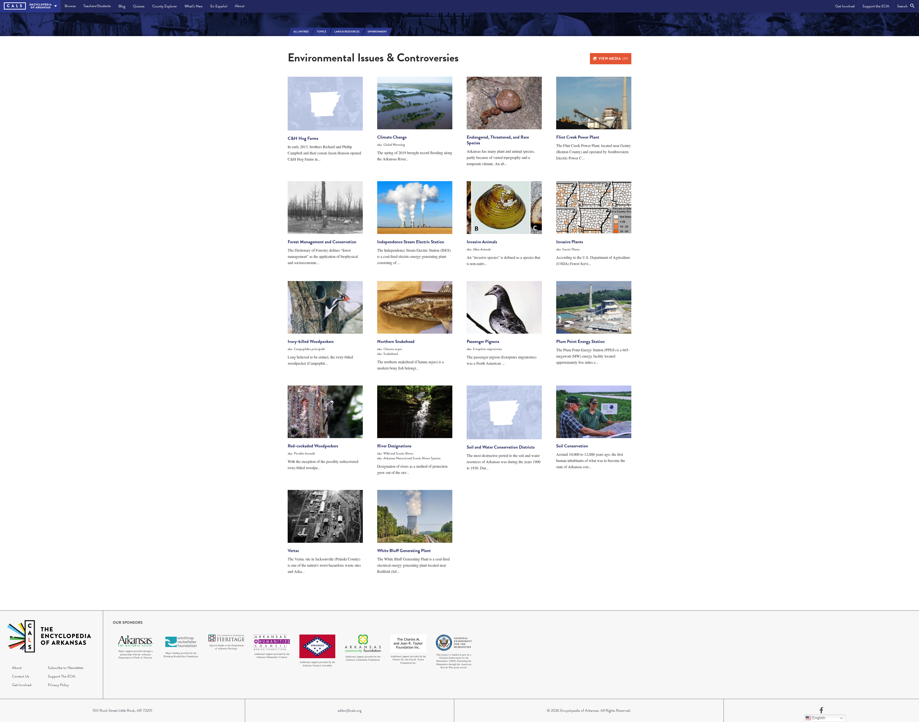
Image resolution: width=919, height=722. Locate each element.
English (818, 718)
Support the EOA (876, 6)
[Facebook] (821, 710)
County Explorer (164, 6)
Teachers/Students (97, 6)
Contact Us (20, 676)
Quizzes (139, 6)
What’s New (194, 6)
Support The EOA (61, 676)
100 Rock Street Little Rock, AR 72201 (122, 710)
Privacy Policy (58, 685)
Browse (70, 6)
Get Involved (845, 6)
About (239, 6)
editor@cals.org (349, 710)
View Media (613, 58)
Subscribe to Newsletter (66, 668)
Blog (121, 6)
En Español (218, 6)
